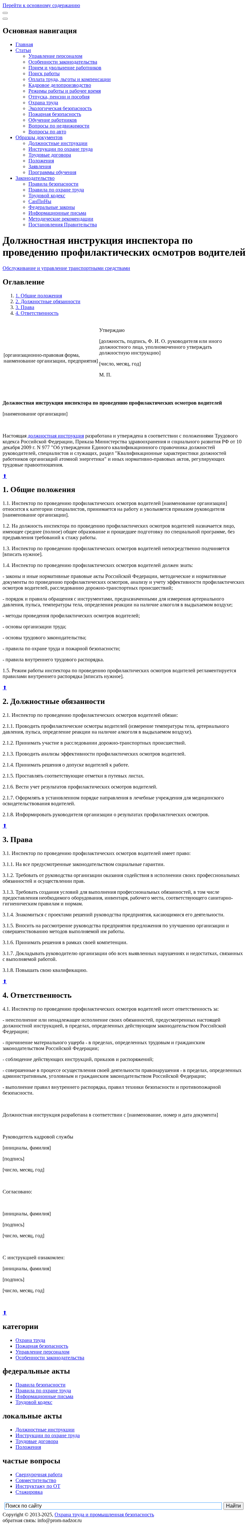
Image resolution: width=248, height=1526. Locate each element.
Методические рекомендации (60, 219)
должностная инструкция (56, 435)
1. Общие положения (39, 295)
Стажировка (29, 1492)
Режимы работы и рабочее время (64, 91)
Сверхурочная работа (39, 1474)
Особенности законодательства (62, 62)
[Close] (5, 19)
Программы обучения (52, 172)
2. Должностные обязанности (48, 301)
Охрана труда (43, 102)
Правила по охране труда (56, 189)
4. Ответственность (37, 313)
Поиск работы (44, 73)
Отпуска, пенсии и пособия (58, 96)
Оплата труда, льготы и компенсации (69, 79)
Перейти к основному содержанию (41, 5)
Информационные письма (57, 213)
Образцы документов (39, 137)
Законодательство (35, 178)
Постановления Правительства (62, 224)
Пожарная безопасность (54, 114)
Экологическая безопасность (60, 108)
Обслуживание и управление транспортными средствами (66, 268)
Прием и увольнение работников (64, 67)
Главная (24, 44)
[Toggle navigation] (5, 13)
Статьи (23, 50)
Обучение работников (52, 120)
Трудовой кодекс (46, 195)
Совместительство (36, 1480)
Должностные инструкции (58, 143)
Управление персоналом (55, 56)
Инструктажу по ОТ (38, 1486)
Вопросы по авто (47, 131)
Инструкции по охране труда (60, 149)
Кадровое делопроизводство (59, 85)
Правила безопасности (53, 184)
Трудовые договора (49, 155)
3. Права (25, 307)
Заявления (39, 166)
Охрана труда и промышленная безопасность (104, 1514)
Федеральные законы (51, 207)
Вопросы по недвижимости (58, 126)
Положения (41, 160)
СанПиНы (39, 201)
